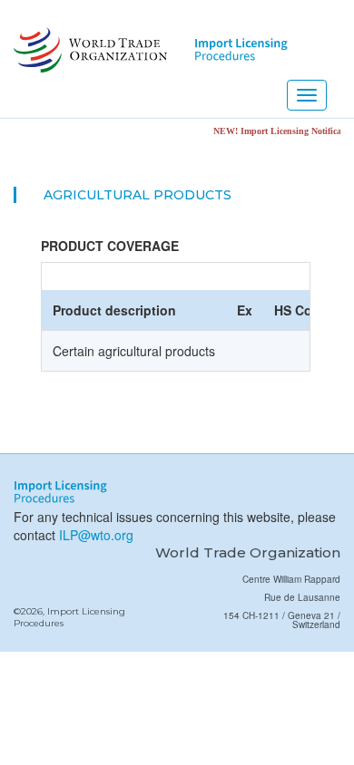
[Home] (88, 50)
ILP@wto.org (96, 535)
